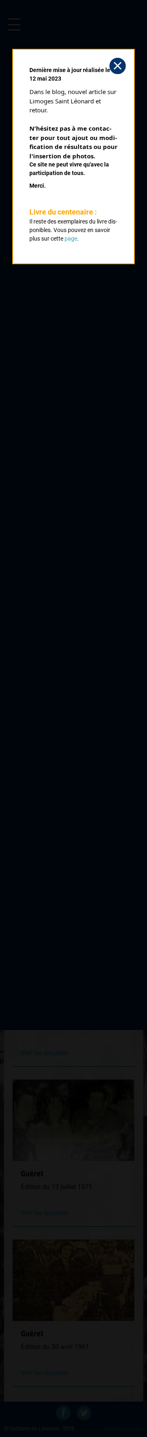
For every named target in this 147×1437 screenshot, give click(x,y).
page (71, 238)
